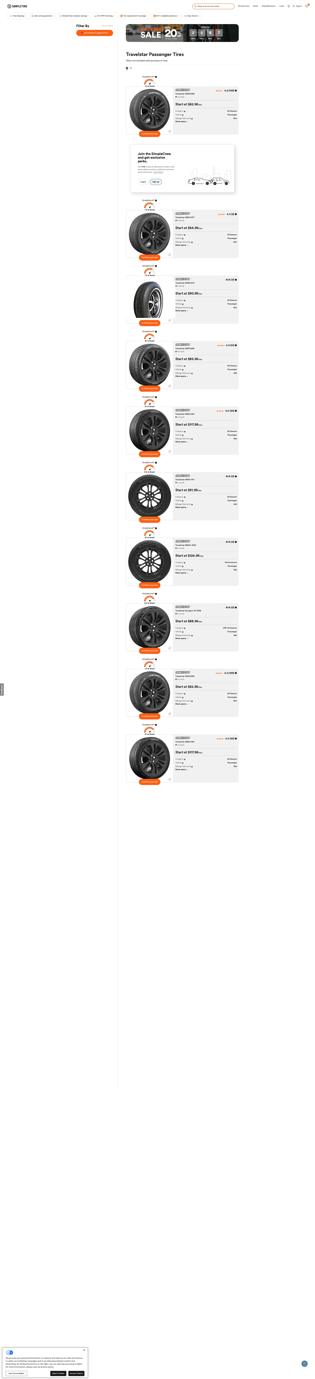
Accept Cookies (76, 1373)
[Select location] (289, 13)
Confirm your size (150, 141)
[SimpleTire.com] (17, 13)
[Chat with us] (304, 1364)
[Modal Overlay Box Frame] (157, 3)
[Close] (84, 1350)
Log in (143, 189)
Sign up (156, 189)
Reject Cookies (58, 1373)
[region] (45, 1362)
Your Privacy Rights (16, 1373)
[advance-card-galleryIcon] (169, 138)
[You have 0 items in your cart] (306, 13)
